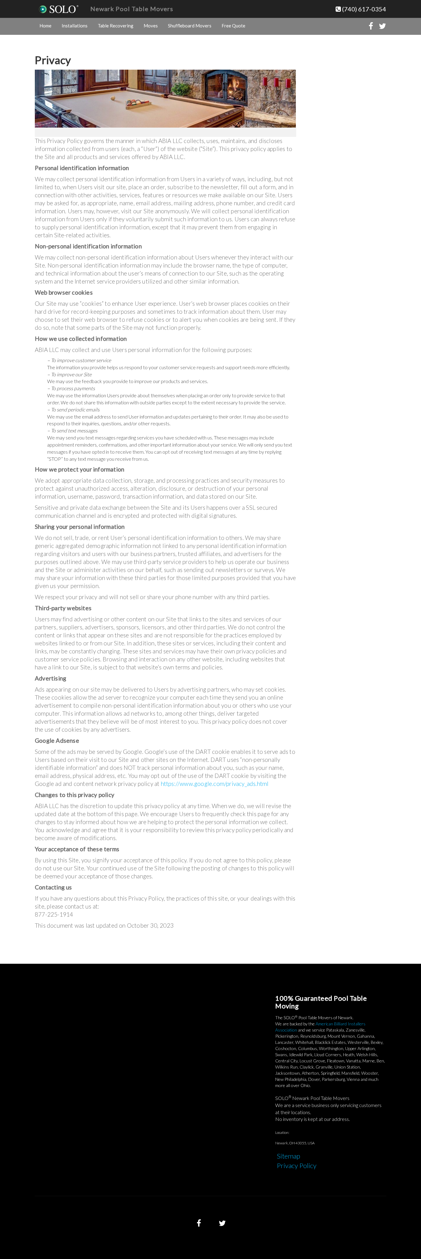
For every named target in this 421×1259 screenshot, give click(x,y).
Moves (151, 25)
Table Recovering (115, 25)
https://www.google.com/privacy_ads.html (215, 783)
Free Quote (233, 25)
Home (45, 25)
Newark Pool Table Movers (131, 8)
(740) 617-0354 (363, 9)
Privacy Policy (297, 1165)
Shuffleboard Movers (189, 25)
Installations (75, 25)
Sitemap (288, 1156)
